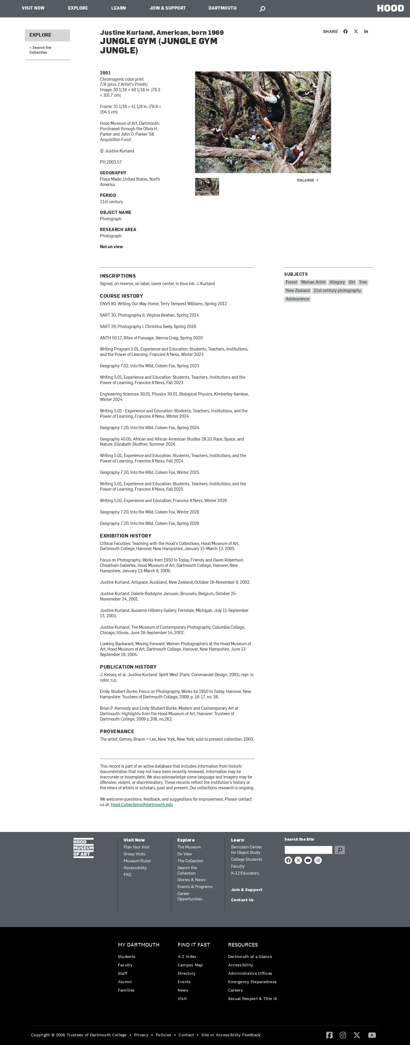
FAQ (127, 875)
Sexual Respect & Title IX (252, 998)
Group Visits (135, 854)
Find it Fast (194, 945)
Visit (182, 998)
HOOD (390, 8)
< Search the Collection (40, 50)
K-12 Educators (245, 873)
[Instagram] (343, 1035)
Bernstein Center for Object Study (246, 850)
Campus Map (190, 965)
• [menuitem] (130, 1034)
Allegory (337, 282)
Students (126, 956)
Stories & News (191, 880)
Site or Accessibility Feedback (231, 1034)
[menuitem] (140, 969)
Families (126, 990)
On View (184, 854)
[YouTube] (372, 1035)
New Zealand (298, 291)
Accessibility (135, 868)
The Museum (189, 847)
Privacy (141, 1034)
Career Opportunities (189, 897)
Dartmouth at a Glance (250, 956)
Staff (123, 973)
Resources (243, 945)
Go (340, 850)
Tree (363, 282)
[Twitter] (356, 1035)
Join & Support (167, 8)
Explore (78, 8)
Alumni (125, 981)
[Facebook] (329, 1035)
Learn (118, 8)
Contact (186, 1034)
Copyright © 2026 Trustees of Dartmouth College (79, 1034)
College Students (246, 859)
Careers (235, 990)
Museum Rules (137, 861)
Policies (163, 1034)
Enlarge (305, 180)
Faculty (238, 866)
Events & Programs (195, 887)
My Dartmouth (139, 945)
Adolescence (297, 299)
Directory (187, 973)
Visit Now (33, 8)
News (183, 990)
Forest (291, 282)
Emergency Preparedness (252, 981)
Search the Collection (187, 871)
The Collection (190, 861)
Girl (352, 282)
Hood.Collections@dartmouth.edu (142, 805)
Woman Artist (313, 282)
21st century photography (337, 291)
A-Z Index (187, 956)
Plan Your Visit (136, 847)
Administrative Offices (250, 973)
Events (184, 981)
